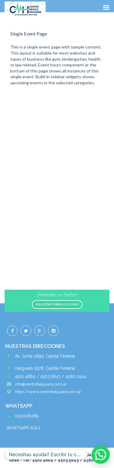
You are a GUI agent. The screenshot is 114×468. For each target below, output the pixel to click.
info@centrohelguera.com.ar (41, 384)
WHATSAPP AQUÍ (23, 428)
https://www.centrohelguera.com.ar (48, 391)
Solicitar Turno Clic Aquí (57, 304)
